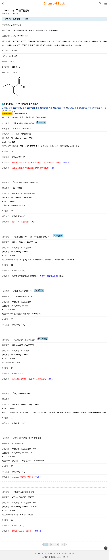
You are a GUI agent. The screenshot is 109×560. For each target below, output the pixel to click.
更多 (27, 19)
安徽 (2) (78, 108)
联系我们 (45, 557)
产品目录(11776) (18, 325)
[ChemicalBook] (54, 3)
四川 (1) (26, 108)
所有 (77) (11, 111)
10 (63, 544)
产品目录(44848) (18, 270)
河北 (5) (71, 108)
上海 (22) (12, 108)
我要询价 (7, 113)
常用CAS (51, 553)
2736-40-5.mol (15, 72)
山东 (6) (58, 108)
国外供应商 (34, 104)
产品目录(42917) (18, 373)
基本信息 (5, 14)
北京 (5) (5, 108)
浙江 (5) (39, 108)
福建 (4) (45, 108)
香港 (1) (97, 108)
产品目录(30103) (18, 216)
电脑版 (53, 557)
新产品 (71, 553)
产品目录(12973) (18, 423)
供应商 (15, 14)
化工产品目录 (62, 553)
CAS (44, 553)
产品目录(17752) (18, 472)
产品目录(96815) (18, 157)
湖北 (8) (52, 108)
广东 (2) (32, 108)
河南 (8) (65, 108)
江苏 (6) (84, 108)
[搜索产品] (100, 3)
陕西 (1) (91, 108)
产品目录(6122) (18, 525)
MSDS (37, 553)
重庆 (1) (19, 108)
